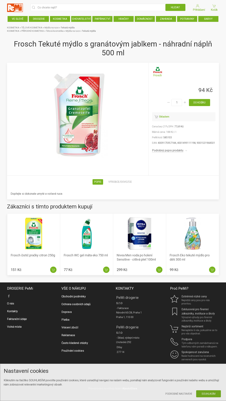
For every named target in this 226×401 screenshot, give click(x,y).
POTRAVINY (187, 18)
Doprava (66, 312)
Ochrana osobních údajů (76, 304)
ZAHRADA (166, 18)
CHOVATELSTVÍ (81, 18)
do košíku (200, 102)
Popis (97, 181)
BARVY (208, 18)
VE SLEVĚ (17, 18)
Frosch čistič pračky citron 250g (33, 255)
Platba (65, 319)
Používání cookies (72, 350)
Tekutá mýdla (68, 27)
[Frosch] (157, 71)
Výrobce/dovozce (120, 181)
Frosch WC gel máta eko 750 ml (86, 255)
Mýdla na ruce (51, 27)
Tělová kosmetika (55, 31)
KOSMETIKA (60, 18)
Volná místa (14, 326)
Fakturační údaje (17, 319)
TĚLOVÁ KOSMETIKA (31, 27)
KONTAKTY (125, 288)
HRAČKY (124, 18)
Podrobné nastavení (178, 393)
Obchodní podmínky (73, 296)
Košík (214, 9)
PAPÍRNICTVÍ (102, 18)
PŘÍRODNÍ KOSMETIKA (32, 31)
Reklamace (68, 335)
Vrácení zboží (69, 327)
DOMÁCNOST (145, 18)
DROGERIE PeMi (20, 288)
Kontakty (12, 311)
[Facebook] (9, 296)
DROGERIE (39, 18)
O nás (10, 303)
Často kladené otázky (74, 343)
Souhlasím (208, 393)
